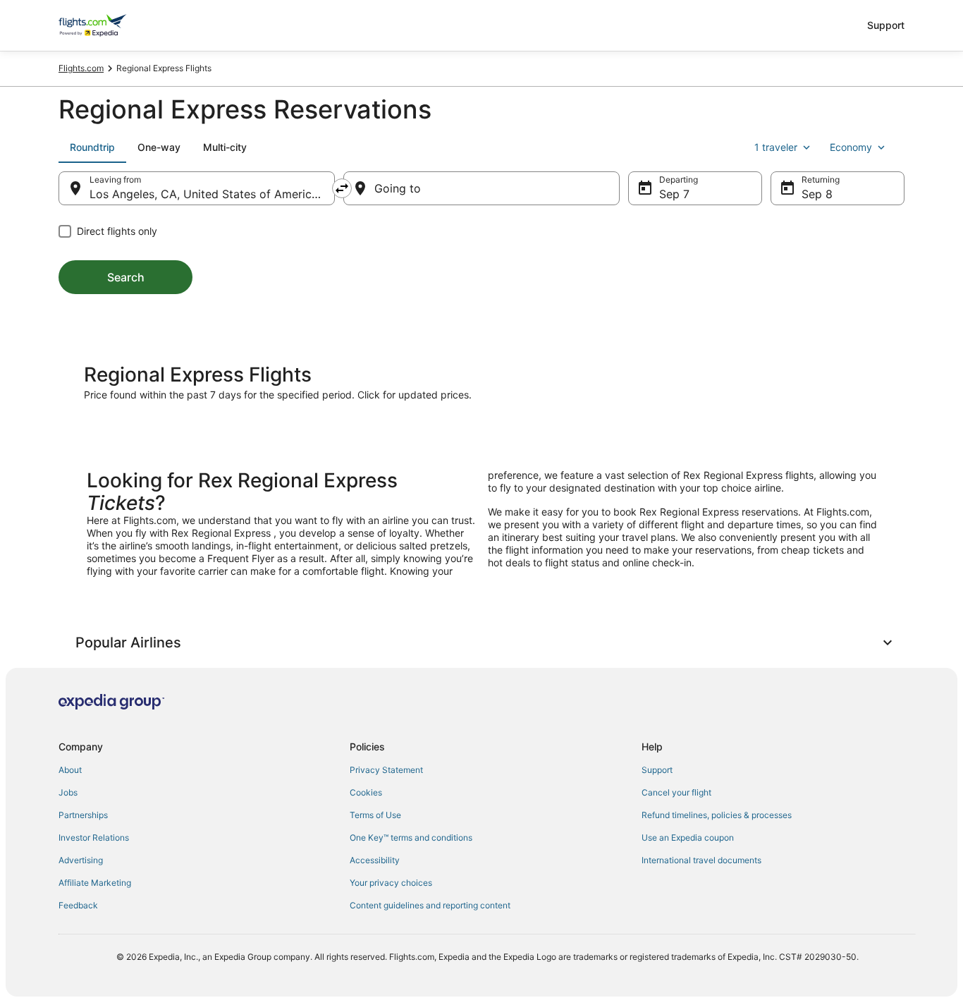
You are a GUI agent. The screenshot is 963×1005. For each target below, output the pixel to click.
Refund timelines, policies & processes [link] (717, 815)
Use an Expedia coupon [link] (688, 837)
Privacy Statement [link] (386, 770)
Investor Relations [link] (94, 837)
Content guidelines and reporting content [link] (430, 905)
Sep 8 (817, 194)
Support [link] (657, 770)
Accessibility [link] (375, 860)
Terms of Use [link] (375, 815)
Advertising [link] (81, 860)
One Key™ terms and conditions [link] (411, 837)
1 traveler (775, 147)
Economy (851, 147)
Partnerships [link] (83, 815)
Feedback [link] (78, 905)
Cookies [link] (366, 792)
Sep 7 (674, 194)
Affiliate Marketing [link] (95, 882)
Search (126, 277)
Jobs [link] (68, 792)
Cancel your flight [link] (676, 792)
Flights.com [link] (81, 68)
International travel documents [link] (701, 860)
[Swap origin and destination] (342, 188)
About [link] (70, 770)
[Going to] (481, 188)
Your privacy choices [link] (391, 882)
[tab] (92, 147)
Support (885, 25)
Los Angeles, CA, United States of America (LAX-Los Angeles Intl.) (212, 194)
